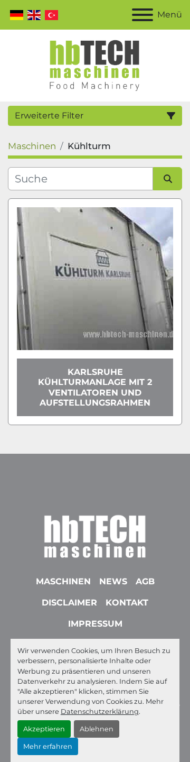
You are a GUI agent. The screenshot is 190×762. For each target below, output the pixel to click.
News (113, 581)
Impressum (95, 624)
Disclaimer (69, 603)
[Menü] (142, 14)
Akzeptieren (44, 729)
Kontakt (127, 603)
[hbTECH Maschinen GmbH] (94, 534)
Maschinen (63, 581)
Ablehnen (96, 729)
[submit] (167, 178)
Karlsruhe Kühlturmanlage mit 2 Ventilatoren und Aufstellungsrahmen (95, 387)
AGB (145, 581)
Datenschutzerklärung (100, 711)
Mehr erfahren (47, 746)
